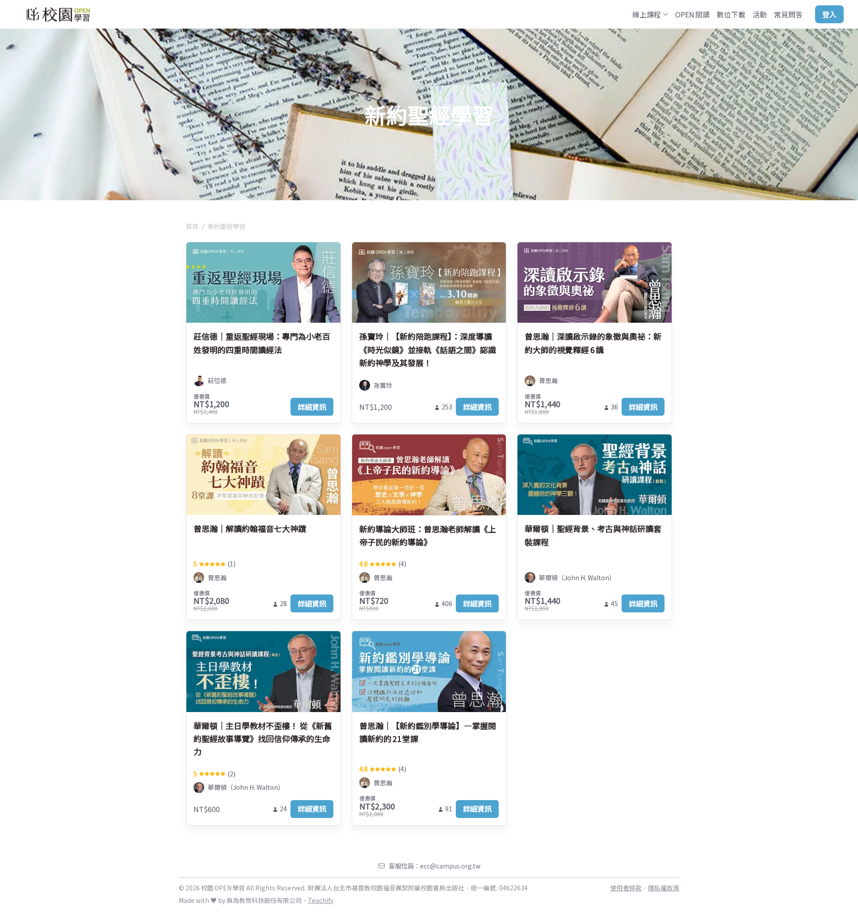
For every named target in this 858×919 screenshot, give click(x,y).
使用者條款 (626, 887)
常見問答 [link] (788, 14)
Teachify (320, 900)
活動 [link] (760, 14)
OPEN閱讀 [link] (692, 14)
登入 (829, 14)
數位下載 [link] (731, 14)
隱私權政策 (663, 887)
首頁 (192, 226)
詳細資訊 (312, 406)
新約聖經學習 (226, 226)
